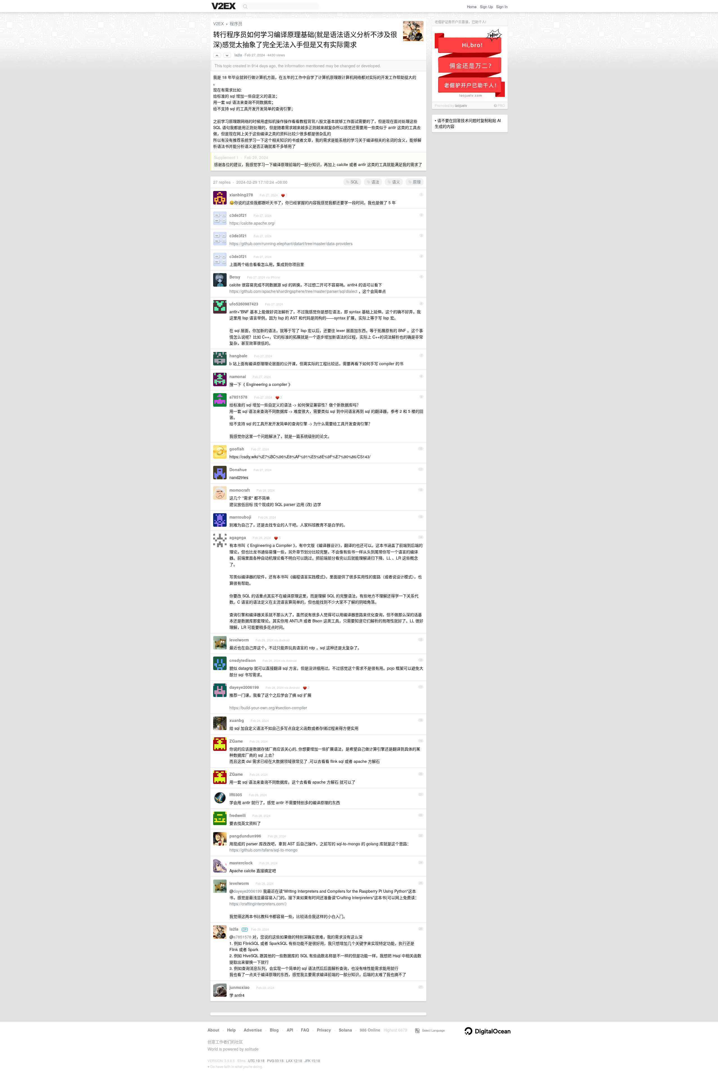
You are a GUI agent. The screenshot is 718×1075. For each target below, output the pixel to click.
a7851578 (238, 397)
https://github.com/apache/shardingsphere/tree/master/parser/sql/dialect (293, 291)
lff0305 (235, 794)
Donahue (238, 469)
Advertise (253, 1030)
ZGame (236, 741)
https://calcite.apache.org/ (252, 223)
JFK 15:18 (312, 1060)
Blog (274, 1030)
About (213, 1030)
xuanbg (236, 720)
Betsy (234, 277)
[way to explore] (224, 6)
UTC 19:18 (256, 1060)
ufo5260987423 (243, 304)
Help (231, 1030)
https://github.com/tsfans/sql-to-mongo (263, 850)
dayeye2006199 (244, 687)
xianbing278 (241, 194)
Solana (345, 1030)
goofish (236, 449)
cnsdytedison (242, 660)
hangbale (238, 355)
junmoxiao (239, 987)
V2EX (218, 23)
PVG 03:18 (275, 1060)
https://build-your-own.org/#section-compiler (268, 707)
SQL (353, 182)
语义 (395, 182)
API (290, 1030)
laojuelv (461, 105)
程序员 (236, 23)
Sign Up (486, 6)
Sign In (502, 6)
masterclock (241, 862)
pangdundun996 (245, 836)
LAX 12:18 (294, 1060)
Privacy (324, 1030)
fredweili (237, 815)
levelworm (239, 640)
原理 (416, 182)
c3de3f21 (238, 215)
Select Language (432, 1030)
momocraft (239, 490)
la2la (238, 54)
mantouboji (240, 517)
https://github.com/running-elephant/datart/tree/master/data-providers (291, 243)
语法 (374, 182)
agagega (237, 537)
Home (472, 6)
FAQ (305, 1030)
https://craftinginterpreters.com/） (259, 903)
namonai (237, 376)
